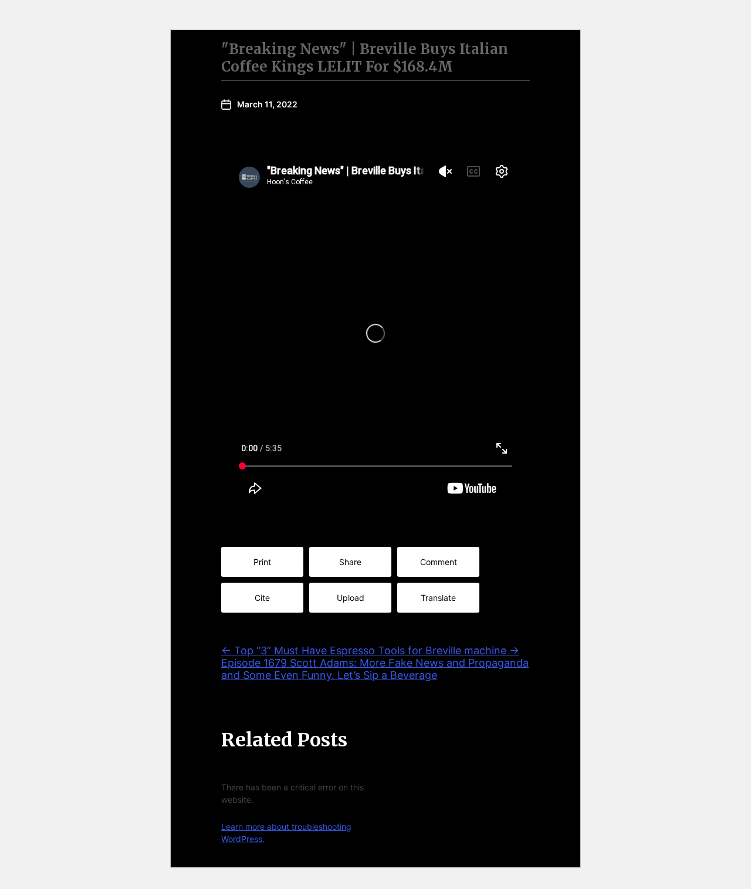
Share (350, 562)
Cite (262, 598)
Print (262, 562)
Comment (438, 562)
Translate (438, 598)
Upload (350, 598)
